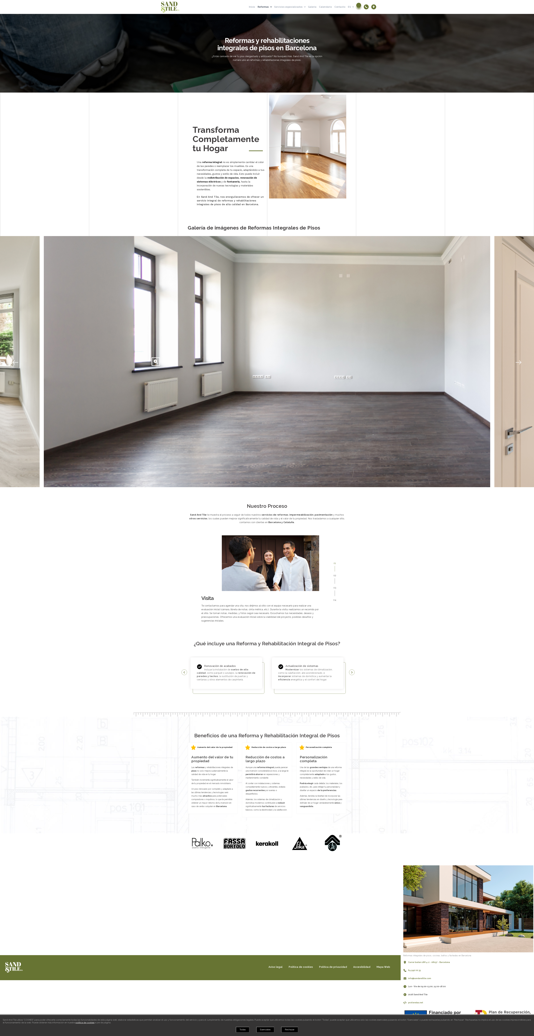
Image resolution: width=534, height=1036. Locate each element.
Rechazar (289, 1029)
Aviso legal (276, 966)
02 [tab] (334, 575)
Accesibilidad (361, 966)
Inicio (252, 7)
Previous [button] (1, 361)
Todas (243, 1029)
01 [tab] (335, 563)
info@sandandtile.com (419, 978)
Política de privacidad (333, 966)
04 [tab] (334, 600)
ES (349, 7)
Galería (312, 7)
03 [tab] (334, 587)
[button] (184, 673)
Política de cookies (301, 966)
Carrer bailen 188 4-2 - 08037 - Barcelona (429, 962)
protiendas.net (415, 1002)
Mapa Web (383, 966)
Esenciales (265, 1029)
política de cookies (85, 1022)
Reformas (263, 7)
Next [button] (532, 361)
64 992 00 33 (414, 970)
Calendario (325, 7)
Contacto (339, 7)
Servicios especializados (288, 7)
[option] (267, 361)
